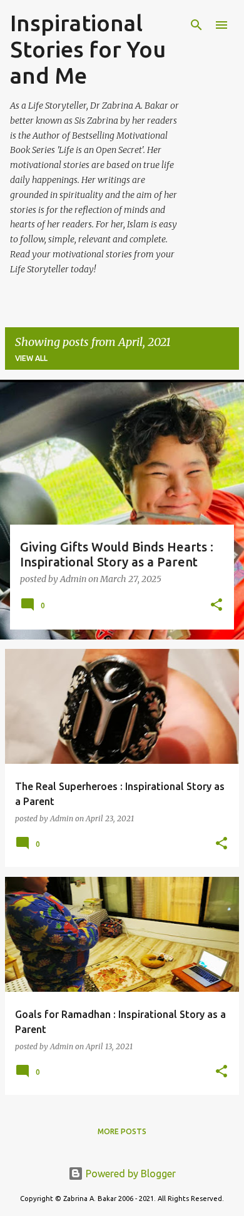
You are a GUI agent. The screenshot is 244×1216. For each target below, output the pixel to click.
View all (31, 358)
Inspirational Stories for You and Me (88, 49)
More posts (122, 1131)
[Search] (196, 25)
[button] (216, 606)
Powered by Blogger (129, 1173)
